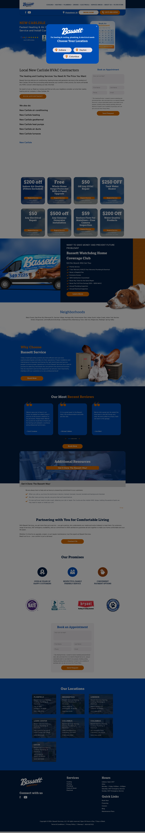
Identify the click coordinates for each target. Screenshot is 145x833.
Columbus (74, 56)
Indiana (62, 50)
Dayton (83, 50)
